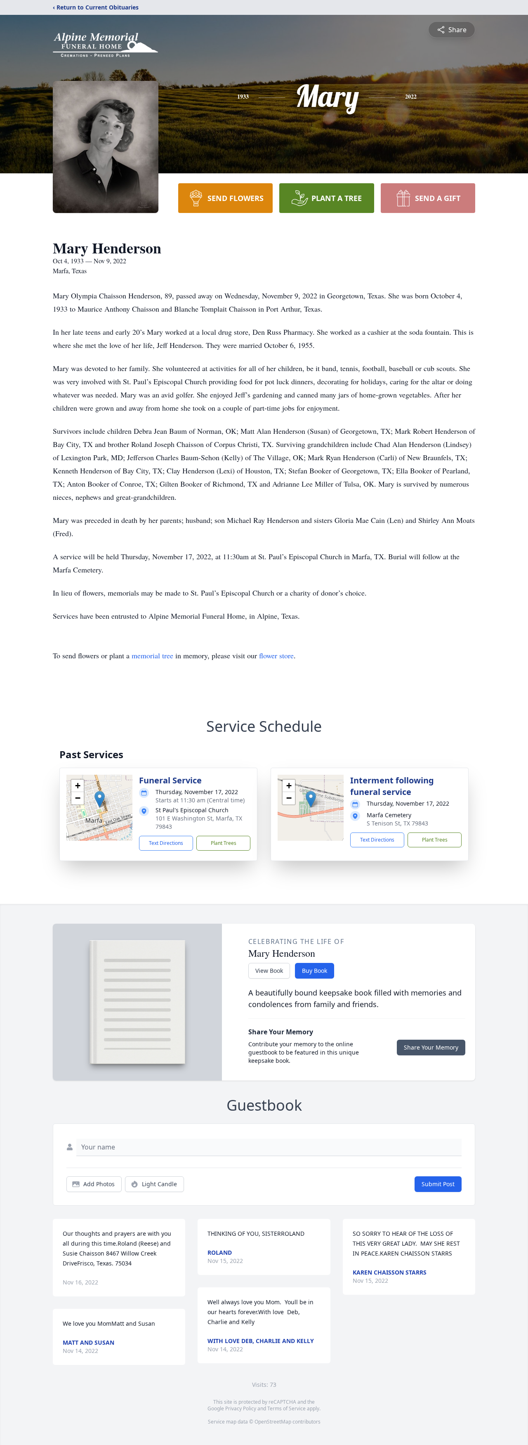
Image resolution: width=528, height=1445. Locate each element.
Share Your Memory (431, 1047)
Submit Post (438, 1184)
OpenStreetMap (273, 1421)
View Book (269, 970)
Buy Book (314, 970)
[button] (99, 799)
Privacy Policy (240, 1408)
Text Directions (166, 843)
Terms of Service (286, 1408)
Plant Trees (223, 843)
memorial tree (152, 655)
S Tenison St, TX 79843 (397, 823)
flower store (276, 655)
